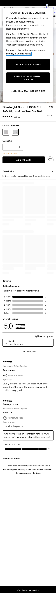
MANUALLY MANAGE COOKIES (28, 91)
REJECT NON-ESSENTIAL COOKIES (28, 78)
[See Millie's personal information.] (11, 412)
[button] (5, 132)
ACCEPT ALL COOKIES (28, 64)
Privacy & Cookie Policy (18, 53)
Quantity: (7, 141)
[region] (28, 55)
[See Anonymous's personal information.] (18, 370)
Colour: (5, 125)
